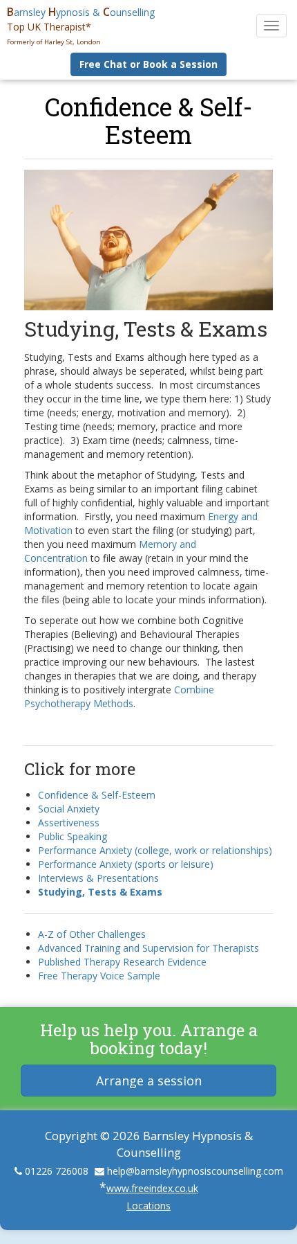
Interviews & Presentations (98, 878)
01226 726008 (56, 1171)
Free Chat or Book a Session (148, 64)
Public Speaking (72, 836)
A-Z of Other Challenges (92, 934)
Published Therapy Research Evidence (122, 961)
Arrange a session (149, 1080)
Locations (148, 1205)
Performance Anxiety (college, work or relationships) (155, 850)
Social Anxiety (68, 808)
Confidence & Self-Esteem (149, 120)
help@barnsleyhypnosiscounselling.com (195, 1171)
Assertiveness (68, 822)
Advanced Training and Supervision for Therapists (148, 947)
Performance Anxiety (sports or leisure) (125, 864)
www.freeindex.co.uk (152, 1188)
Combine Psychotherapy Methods (119, 696)
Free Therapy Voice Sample (99, 975)
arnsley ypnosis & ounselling (81, 12)
